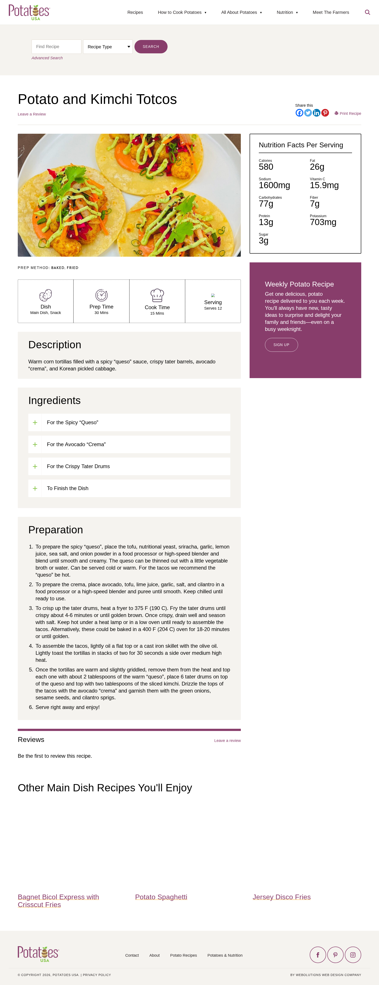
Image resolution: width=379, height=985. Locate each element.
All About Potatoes (239, 12)
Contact (132, 955)
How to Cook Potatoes (180, 12)
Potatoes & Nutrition (225, 955)
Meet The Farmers (331, 12)
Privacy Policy (97, 975)
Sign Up (282, 345)
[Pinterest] (325, 113)
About (154, 955)
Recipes (135, 12)
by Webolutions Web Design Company (325, 975)
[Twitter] (308, 113)
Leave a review (227, 740)
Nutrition (285, 12)
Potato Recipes (183, 955)
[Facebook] (299, 113)
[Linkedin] (316, 113)
